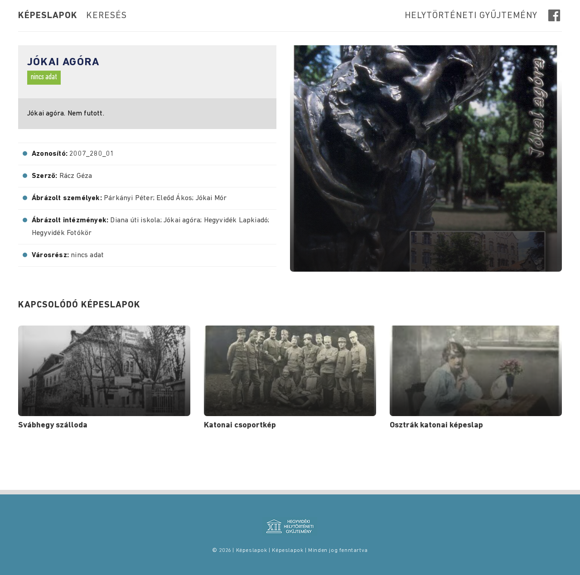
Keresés (106, 15)
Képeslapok (47, 15)
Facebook (555, 15)
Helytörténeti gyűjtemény (471, 15)
